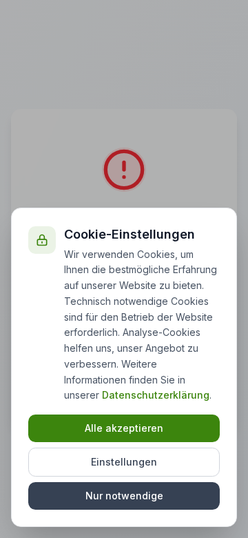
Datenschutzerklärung (155, 395)
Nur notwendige (124, 495)
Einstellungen (124, 462)
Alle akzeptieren (124, 428)
